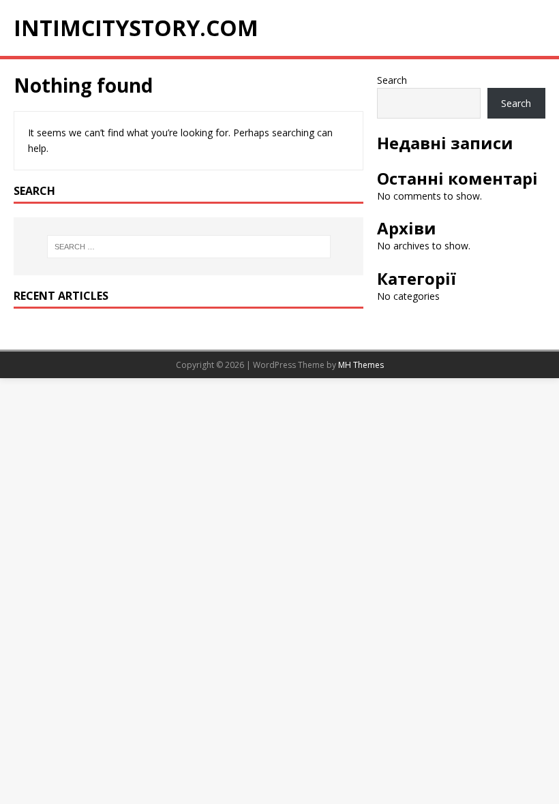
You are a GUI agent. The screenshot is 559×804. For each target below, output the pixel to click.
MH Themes (361, 365)
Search (392, 80)
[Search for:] (188, 246)
